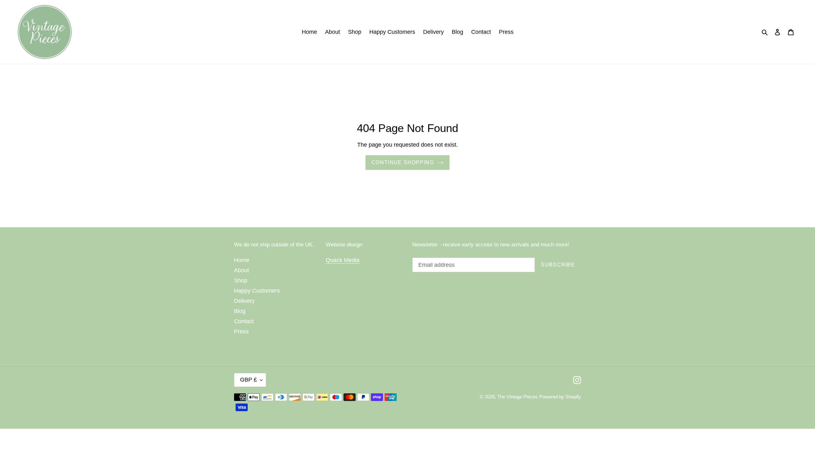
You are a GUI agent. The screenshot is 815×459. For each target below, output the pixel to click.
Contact (244, 321)
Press (241, 331)
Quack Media (342, 260)
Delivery (244, 301)
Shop (240, 280)
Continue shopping (403, 162)
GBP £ (248, 379)
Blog (239, 311)
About (241, 270)
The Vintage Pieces (517, 396)
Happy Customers (257, 291)
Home (241, 260)
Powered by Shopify (560, 396)
